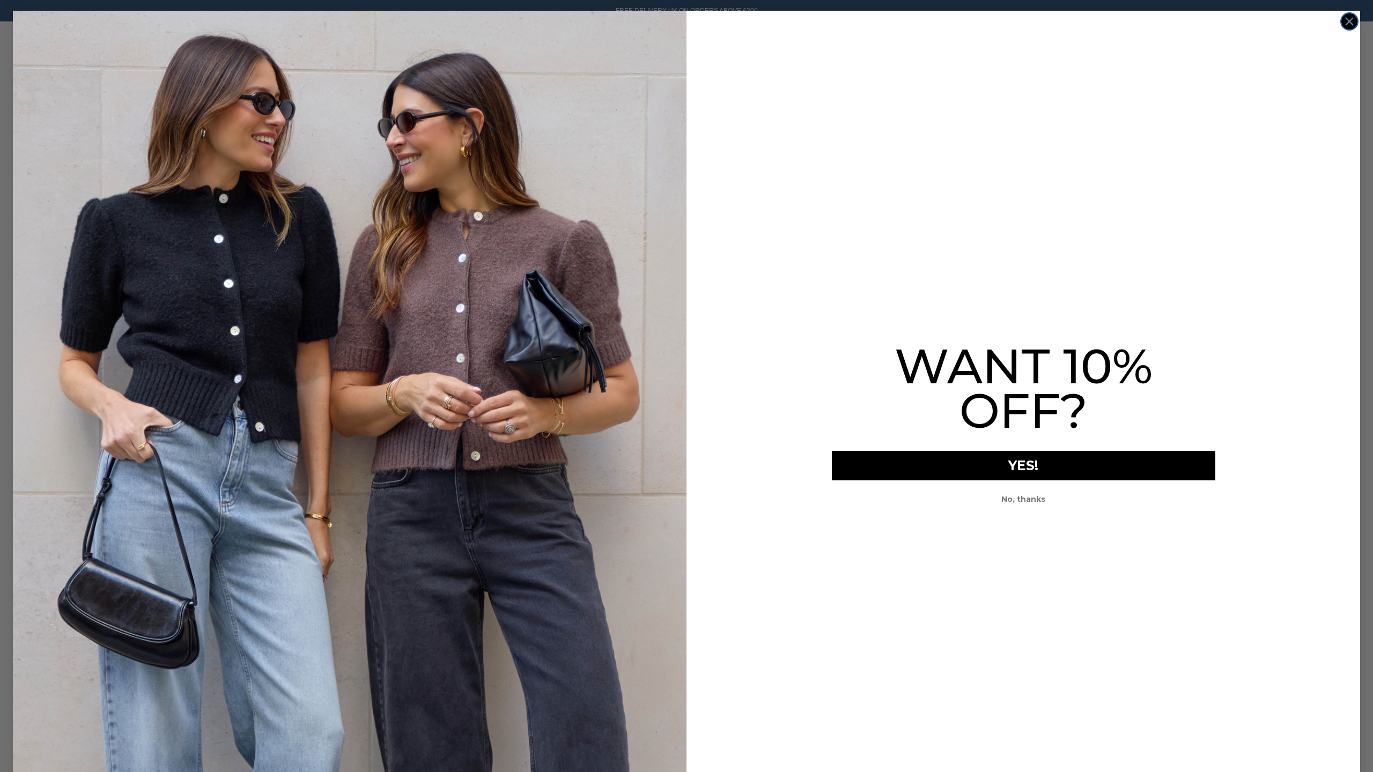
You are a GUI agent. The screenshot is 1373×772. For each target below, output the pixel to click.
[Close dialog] (1349, 21)
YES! (1023, 465)
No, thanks (1023, 499)
